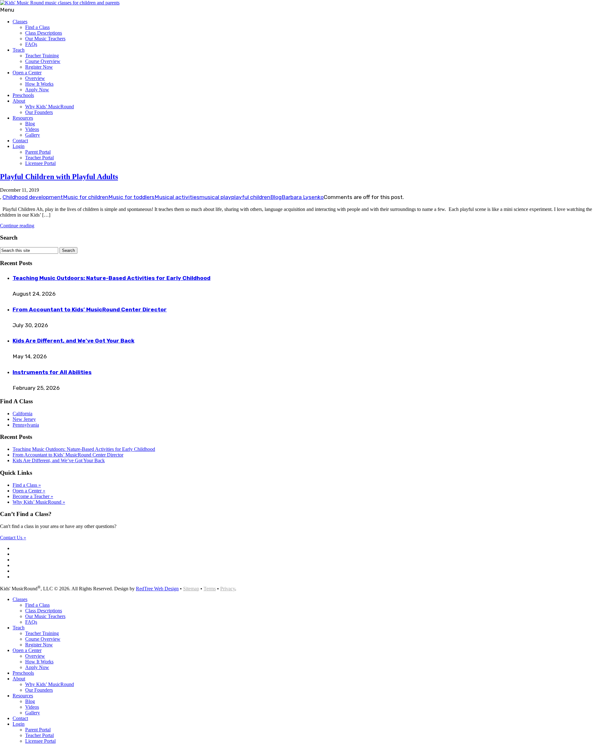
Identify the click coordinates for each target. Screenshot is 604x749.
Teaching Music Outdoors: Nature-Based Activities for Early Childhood (111, 278)
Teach (19, 50)
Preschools (23, 95)
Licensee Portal (40, 163)
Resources (23, 118)
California (22, 413)
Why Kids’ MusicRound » (39, 502)
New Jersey (24, 419)
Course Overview (42, 61)
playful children (250, 197)
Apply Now (37, 89)
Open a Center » (29, 490)
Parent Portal (38, 152)
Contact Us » (13, 537)
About (19, 101)
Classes (20, 21)
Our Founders (39, 112)
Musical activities (176, 197)
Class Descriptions (43, 33)
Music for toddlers (131, 197)
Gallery (32, 135)
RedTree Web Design (157, 588)
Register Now (39, 67)
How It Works (39, 84)
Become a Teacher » (33, 496)
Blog (30, 123)
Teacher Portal (39, 157)
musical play (215, 197)
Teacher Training (42, 55)
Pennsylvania (26, 425)
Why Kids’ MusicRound (49, 106)
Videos (32, 129)
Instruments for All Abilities (52, 372)
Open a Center (27, 72)
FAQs (31, 44)
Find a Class (37, 27)
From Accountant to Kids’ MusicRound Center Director (90, 309)
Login (19, 146)
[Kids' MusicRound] (60, 2)
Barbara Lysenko (303, 197)
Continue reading (17, 225)
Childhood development (33, 197)
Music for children (85, 197)
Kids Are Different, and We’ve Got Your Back (73, 341)
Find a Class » (27, 485)
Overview (35, 78)
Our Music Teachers (45, 38)
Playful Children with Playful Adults (59, 177)
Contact (20, 140)
